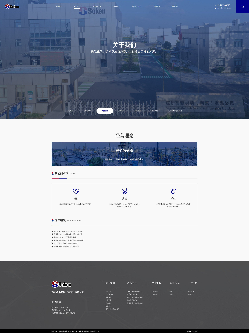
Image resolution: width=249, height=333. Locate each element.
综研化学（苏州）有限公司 (61, 310)
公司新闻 (155, 291)
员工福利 (191, 291)
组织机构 (138, 111)
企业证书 (121, 111)
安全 (171, 294)
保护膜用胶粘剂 (132, 294)
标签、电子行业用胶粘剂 (135, 297)
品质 (171, 291)
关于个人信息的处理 (175, 111)
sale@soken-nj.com (224, 8)
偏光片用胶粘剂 (132, 300)
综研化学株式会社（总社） (61, 307)
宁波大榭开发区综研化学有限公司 (63, 313)
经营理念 (105, 111)
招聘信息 (191, 294)
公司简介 (70, 111)
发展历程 (154, 111)
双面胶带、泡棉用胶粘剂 (135, 303)
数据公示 (155, 294)
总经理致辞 (87, 111)
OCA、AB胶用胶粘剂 (134, 291)
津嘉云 (195, 331)
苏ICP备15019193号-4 (91, 331)
